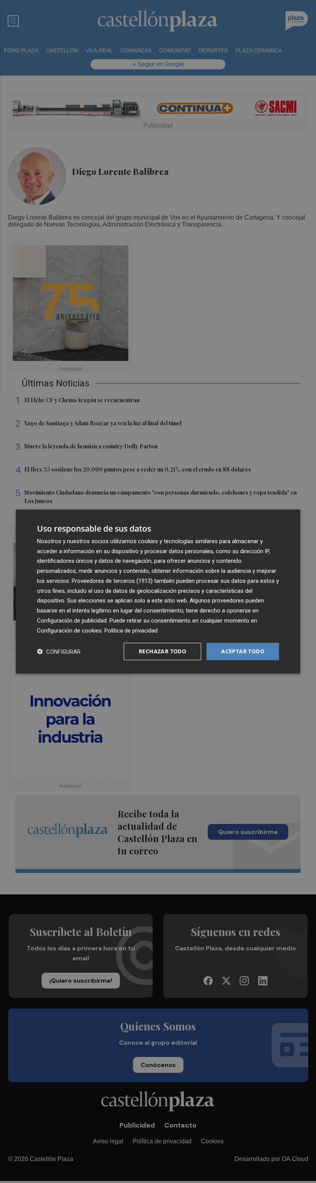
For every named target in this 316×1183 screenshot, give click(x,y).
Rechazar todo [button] (162, 651)
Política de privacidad (131, 630)
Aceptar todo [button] (242, 651)
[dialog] (158, 591)
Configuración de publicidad (72, 620)
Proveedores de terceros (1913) (112, 580)
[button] (59, 651)
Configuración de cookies (69, 630)
